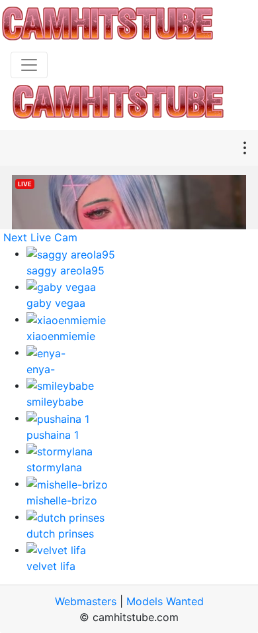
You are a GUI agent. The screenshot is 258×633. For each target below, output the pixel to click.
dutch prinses (60, 533)
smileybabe (54, 401)
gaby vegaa (55, 303)
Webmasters (85, 601)
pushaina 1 (52, 434)
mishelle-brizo (61, 500)
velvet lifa (50, 566)
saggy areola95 (65, 270)
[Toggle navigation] (29, 65)
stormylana (54, 467)
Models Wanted (165, 601)
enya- (40, 369)
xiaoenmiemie (60, 336)
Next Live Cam (40, 237)
